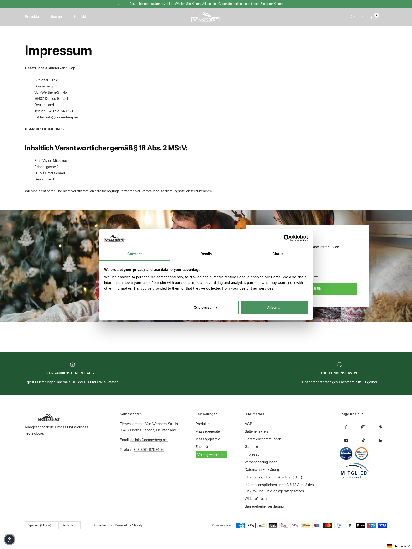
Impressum (254, 454)
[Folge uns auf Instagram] (363, 427)
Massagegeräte (208, 431)
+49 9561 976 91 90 (149, 449)
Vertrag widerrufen (211, 455)
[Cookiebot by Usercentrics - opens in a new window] (287, 238)
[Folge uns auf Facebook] (346, 427)
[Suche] (353, 17)
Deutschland (166, 430)
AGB (248, 424)
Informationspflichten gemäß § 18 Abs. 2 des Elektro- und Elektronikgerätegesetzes (279, 488)
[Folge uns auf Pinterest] (380, 427)
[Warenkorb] (373, 17)
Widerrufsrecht (256, 499)
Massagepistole (208, 439)
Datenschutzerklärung (262, 469)
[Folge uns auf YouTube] (346, 440)
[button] (399, 546)
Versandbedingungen (261, 462)
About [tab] (277, 254)
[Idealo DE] (346, 453)
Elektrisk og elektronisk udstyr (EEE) (273, 477)
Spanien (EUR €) (39, 525)
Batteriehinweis (256, 431)
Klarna (278, 3)
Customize (202, 307)
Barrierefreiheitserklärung (264, 506)
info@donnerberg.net (62, 117)
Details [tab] (206, 254)
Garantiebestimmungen (263, 439)
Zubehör (202, 447)
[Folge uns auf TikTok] (363, 440)
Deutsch (67, 525)
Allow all (274, 307)
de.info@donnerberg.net (149, 440)
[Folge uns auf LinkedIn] (380, 440)
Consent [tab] (134, 254)
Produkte (203, 424)
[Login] (363, 17)
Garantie (251, 447)
